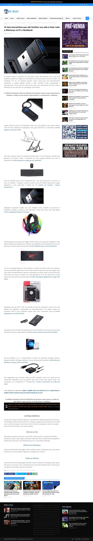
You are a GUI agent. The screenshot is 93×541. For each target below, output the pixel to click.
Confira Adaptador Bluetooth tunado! (16, 212)
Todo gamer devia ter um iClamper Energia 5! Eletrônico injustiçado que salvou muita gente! (12, 493)
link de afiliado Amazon (53, 2)
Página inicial (6, 22)
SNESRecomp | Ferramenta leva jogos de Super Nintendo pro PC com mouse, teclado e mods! (78, 112)
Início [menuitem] (6, 18)
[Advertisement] (75, 170)
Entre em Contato (85, 539)
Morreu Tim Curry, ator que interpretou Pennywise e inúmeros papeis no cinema (20, 509)
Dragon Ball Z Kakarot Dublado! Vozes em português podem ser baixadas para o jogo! (78, 77)
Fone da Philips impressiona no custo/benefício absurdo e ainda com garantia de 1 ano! (50, 492)
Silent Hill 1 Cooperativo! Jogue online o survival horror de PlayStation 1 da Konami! (78, 119)
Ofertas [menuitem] (67, 18)
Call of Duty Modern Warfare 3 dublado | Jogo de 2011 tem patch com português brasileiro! (79, 69)
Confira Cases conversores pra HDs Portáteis (42, 332)
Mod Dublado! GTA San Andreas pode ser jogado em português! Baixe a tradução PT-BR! (79, 62)
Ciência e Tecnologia (11, 470)
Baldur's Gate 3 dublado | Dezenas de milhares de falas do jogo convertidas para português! (78, 84)
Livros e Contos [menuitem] (77, 18)
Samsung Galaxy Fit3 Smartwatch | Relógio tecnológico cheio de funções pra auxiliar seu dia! (32, 492)
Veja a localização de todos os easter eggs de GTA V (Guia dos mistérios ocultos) (78, 525)
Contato (16, 4)
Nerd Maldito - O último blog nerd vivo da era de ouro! (22, 539)
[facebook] (80, 4)
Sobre (20, 4)
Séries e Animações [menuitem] (31, 18)
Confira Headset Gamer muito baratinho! (43, 246)
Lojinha (17, 470)
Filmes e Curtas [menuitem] (21, 18)
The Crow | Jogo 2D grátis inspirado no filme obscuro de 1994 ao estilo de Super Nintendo (78, 91)
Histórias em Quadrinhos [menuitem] (56, 18)
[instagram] (84, 4)
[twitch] (87, 4)
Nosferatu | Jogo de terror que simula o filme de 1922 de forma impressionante (20, 515)
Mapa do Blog (10, 4)
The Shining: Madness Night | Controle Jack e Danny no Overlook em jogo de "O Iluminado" (20, 522)
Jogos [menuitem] (11, 18)
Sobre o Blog (77, 539)
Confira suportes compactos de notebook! (27, 160)
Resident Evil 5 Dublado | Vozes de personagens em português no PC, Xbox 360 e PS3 (78, 105)
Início (5, 4)
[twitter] (82, 4)
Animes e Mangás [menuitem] (43, 18)
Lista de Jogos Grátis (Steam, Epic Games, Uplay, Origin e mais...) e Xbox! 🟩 (79, 55)
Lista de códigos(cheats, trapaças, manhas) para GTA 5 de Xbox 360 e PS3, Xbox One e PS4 (78, 512)
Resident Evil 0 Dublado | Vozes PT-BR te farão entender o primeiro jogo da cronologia (78, 98)
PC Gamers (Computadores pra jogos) (17, 22)
